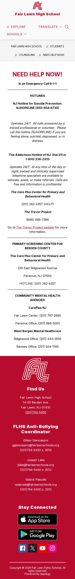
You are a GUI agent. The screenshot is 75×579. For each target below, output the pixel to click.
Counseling (27, 54)
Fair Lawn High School (26, 46)
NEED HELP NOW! (53, 54)
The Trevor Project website (35, 227)
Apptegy (45, 573)
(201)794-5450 (35, 412)
